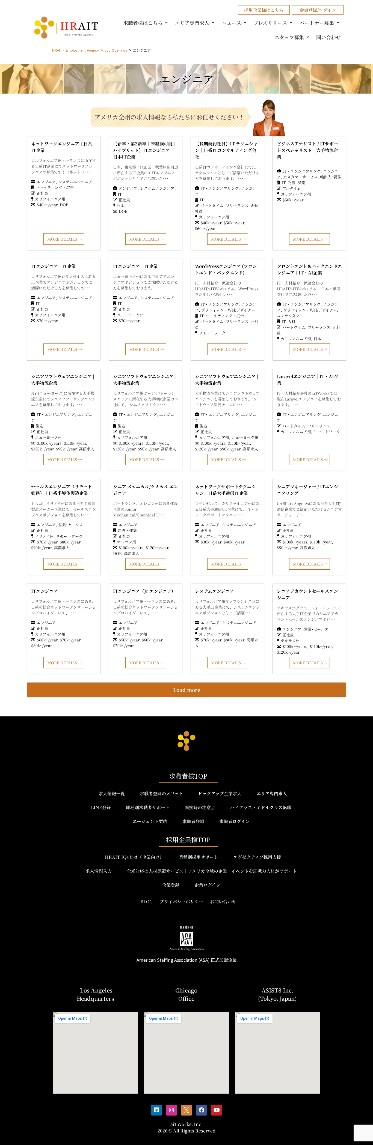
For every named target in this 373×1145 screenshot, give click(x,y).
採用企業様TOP (188, 839)
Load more (186, 689)
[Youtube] (216, 1110)
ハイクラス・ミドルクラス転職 (260, 807)
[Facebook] (201, 1110)
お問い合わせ (223, 901)
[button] (146, 22)
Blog (146, 901)
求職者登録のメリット (161, 793)
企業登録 (170, 885)
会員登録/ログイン (318, 10)
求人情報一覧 (112, 793)
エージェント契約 (149, 821)
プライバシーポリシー (181, 901)
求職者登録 (193, 821)
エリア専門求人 (192, 22)
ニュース (231, 22)
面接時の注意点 (200, 807)
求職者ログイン (234, 821)
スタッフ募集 (289, 37)
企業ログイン (207, 885)
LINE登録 (101, 807)
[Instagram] (171, 1110)
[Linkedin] (156, 1110)
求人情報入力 (98, 871)
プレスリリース (270, 22)
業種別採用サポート (198, 857)
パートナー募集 (317, 22)
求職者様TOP (188, 776)
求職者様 (142, 22)
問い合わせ (328, 37)
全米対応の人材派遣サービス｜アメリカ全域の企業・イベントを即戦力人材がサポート (212, 871)
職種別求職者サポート (148, 807)
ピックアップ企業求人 (219, 793)
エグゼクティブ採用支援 (257, 857)
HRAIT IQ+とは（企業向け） (134, 857)
